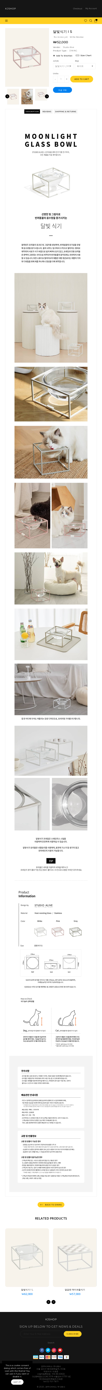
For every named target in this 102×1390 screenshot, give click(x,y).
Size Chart (86, 55)
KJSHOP (10, 8)
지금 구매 (62, 90)
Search (51, 1343)
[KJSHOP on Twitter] (48, 1350)
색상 (77, 61)
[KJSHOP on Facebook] (42, 1350)
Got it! (17, 1382)
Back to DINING (53, 1205)
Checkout (77, 8)
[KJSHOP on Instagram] (54, 1350)
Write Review (77, 37)
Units (56, 73)
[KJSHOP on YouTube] (60, 1350)
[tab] (32, 111)
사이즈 (56, 61)
